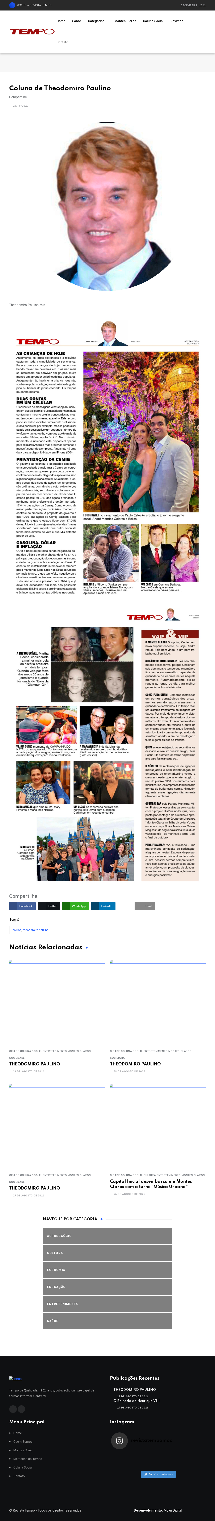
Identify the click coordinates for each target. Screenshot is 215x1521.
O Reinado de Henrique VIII (136, 1401)
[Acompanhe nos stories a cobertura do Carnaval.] (193, 1466)
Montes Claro (22, 1450)
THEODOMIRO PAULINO (34, 1064)
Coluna (17, 930)
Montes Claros (125, 21)
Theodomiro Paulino (36, 930)
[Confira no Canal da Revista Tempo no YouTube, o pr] (169, 1460)
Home (60, 21)
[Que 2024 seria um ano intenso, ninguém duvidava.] (146, 1466)
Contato (62, 42)
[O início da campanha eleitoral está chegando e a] (193, 1455)
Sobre (76, 21)
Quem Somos (23, 1441)
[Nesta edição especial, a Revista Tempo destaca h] (123, 1455)
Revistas (176, 21)
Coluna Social (153, 21)
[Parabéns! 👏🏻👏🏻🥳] (169, 1466)
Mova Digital (158, 1510)
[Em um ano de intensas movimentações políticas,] (123, 1466)
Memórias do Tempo (27, 1459)
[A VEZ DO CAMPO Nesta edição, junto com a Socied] (193, 1460)
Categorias (96, 21)
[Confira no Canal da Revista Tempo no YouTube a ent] (146, 1455)
